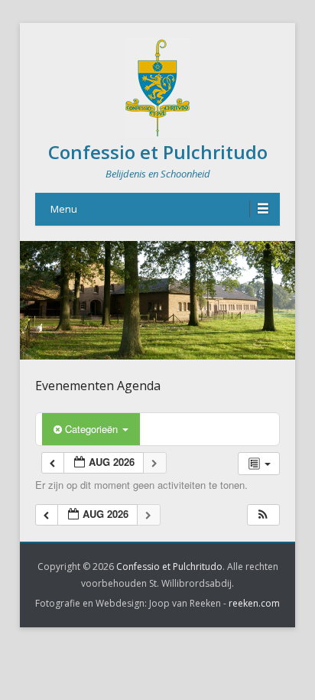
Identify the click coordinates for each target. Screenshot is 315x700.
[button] (263, 515)
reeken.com (254, 603)
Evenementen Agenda (98, 385)
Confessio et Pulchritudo (158, 151)
